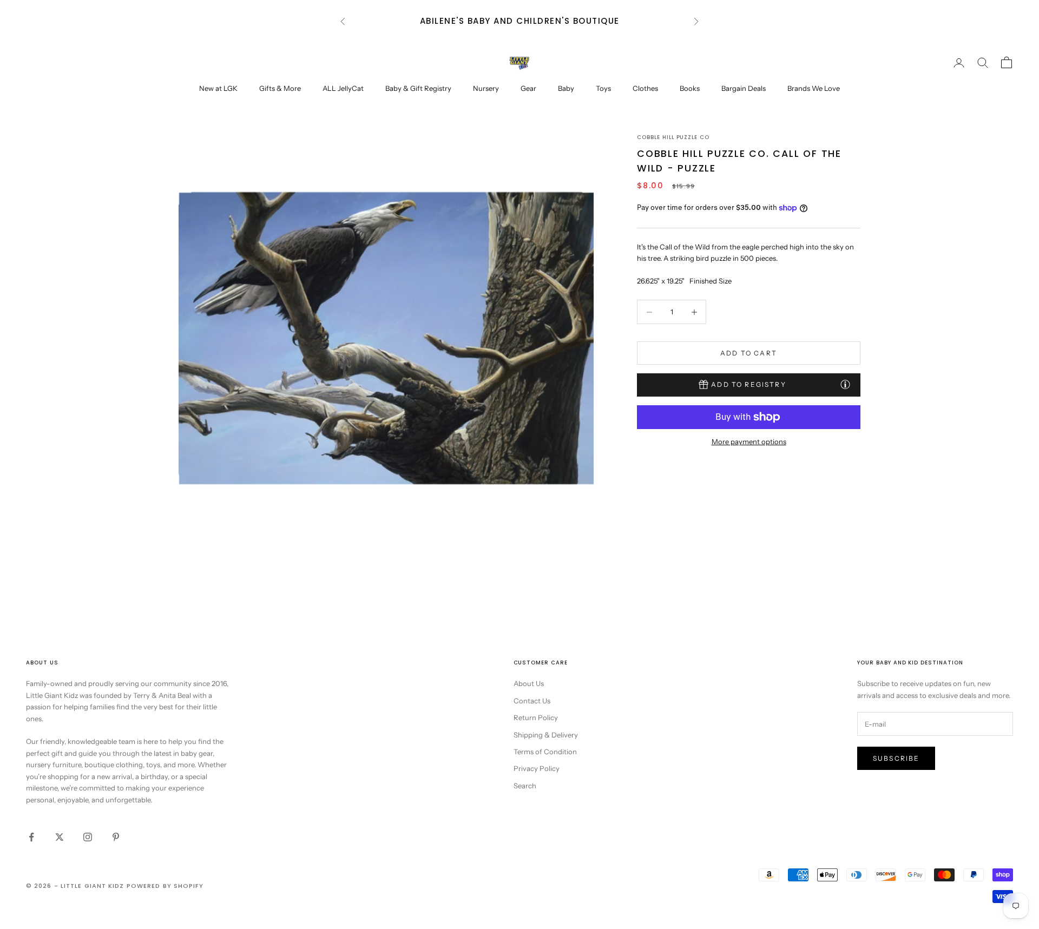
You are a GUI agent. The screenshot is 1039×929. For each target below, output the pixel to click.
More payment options (749, 441)
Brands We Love (813, 88)
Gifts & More (280, 88)
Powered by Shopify (165, 885)
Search (525, 785)
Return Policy (536, 717)
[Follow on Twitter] (59, 837)
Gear (528, 88)
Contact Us (532, 700)
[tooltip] (845, 384)
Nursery (486, 88)
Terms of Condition (545, 751)
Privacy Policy (537, 768)
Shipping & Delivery (546, 734)
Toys (603, 88)
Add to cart (748, 353)
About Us (529, 683)
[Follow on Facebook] (31, 837)
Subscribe (896, 758)
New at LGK (218, 88)
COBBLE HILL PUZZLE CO (673, 137)
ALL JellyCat (343, 88)
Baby (566, 88)
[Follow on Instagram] (87, 837)
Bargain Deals (743, 88)
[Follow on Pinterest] (115, 837)
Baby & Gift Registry (418, 88)
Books (690, 88)
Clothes (645, 88)
